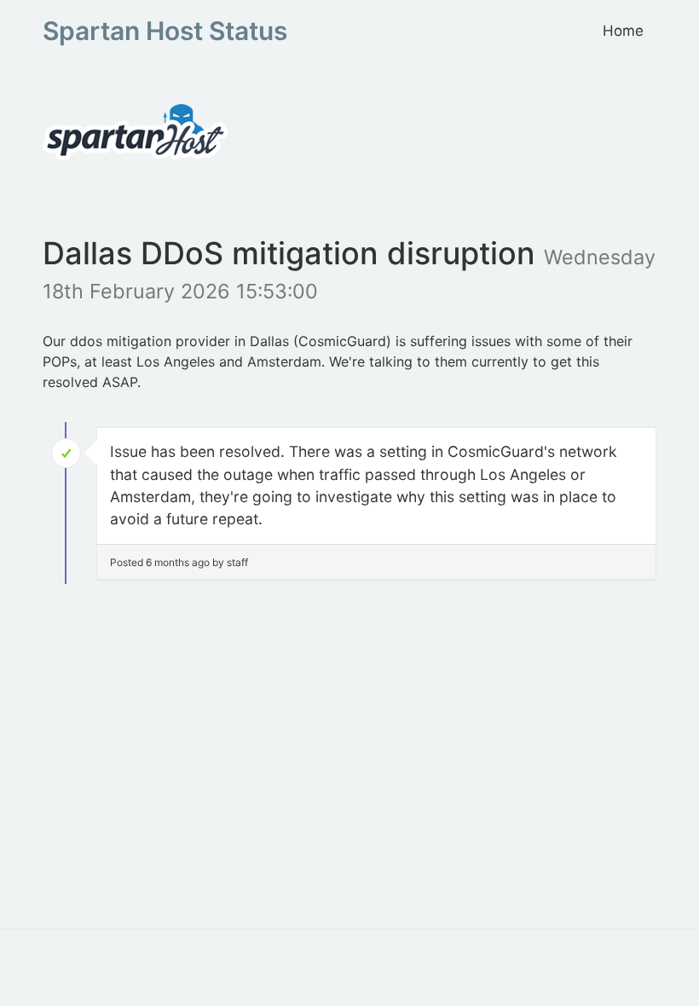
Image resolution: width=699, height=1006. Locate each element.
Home (623, 30)
